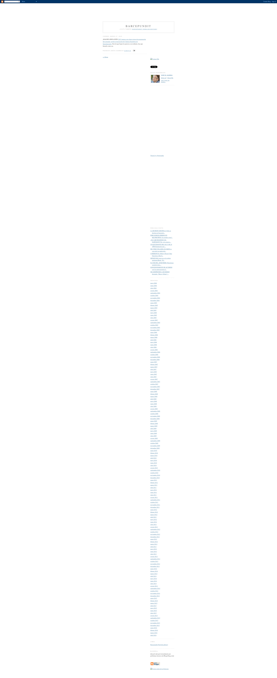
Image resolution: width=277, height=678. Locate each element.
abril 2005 (153, 310)
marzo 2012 (153, 515)
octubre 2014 (154, 591)
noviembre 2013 (155, 564)
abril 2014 (153, 576)
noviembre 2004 (155, 298)
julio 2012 (153, 524)
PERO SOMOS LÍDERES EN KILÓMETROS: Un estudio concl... (161, 236)
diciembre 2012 (155, 537)
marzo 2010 (153, 455)
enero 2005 (153, 303)
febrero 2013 (154, 542)
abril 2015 (153, 606)
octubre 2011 (154, 502)
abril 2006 (153, 340)
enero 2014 (153, 569)
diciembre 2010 (155, 478)
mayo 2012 (153, 519)
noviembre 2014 (155, 593)
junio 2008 (153, 404)
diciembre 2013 (155, 566)
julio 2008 (153, 406)
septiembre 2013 (155, 559)
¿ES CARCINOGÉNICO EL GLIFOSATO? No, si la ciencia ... (160, 241)
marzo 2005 (153, 308)
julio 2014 (153, 583)
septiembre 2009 (155, 441)
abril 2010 (153, 458)
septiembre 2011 (155, 500)
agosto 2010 (154, 468)
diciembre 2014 (155, 596)
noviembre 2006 (155, 357)
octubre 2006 (154, 355)
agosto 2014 (154, 586)
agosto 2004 (154, 291)
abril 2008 (153, 399)
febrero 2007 (154, 364)
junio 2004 (153, 286)
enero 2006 (153, 332)
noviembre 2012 (155, 534)
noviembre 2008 (155, 416)
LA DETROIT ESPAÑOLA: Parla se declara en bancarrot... (160, 232)
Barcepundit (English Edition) (144, 29)
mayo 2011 (153, 490)
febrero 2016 (154, 630)
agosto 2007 (154, 379)
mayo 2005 (153, 313)
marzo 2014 (153, 574)
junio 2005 (153, 315)
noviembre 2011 (155, 505)
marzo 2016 (153, 633)
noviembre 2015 (155, 623)
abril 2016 (153, 635)
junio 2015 (153, 611)
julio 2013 (153, 554)
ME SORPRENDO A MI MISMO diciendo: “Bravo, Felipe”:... (160, 273)
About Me (170, 78)
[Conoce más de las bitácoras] (159, 669)
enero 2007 (153, 362)
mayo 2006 (153, 342)
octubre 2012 (154, 532)
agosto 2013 (154, 556)
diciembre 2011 (155, 507)
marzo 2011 (153, 485)
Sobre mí (163, 78)
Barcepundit (138, 26)
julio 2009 (153, 436)
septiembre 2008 (155, 411)
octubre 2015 (154, 620)
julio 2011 (153, 495)
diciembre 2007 (155, 389)
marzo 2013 (153, 544)
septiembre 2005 (155, 322)
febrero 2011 (154, 483)
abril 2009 (153, 428)
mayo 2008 (153, 401)
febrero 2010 (154, 453)
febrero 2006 (154, 335)
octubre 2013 (154, 561)
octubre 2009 (154, 443)
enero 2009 (153, 421)
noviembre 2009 (155, 446)
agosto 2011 (154, 497)
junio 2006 (153, 345)
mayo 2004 (153, 283)
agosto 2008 (154, 409)
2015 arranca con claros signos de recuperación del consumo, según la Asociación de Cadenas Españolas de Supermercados (124, 41)
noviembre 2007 (155, 387)
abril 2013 (153, 547)
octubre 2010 (154, 473)
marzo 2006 (153, 337)
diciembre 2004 (155, 300)
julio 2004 (153, 288)
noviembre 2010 (155, 475)
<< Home (105, 57)
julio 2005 (153, 318)
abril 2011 (153, 488)
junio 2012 (153, 522)
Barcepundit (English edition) (159, 645)
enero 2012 (153, 510)
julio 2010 (153, 465)
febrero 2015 (154, 601)
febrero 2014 (154, 571)
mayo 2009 (153, 431)
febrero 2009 (154, 423)
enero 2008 (153, 391)
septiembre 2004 (155, 293)
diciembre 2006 (155, 359)
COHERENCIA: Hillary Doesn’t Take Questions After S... (161, 255)
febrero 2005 (154, 305)
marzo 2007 (153, 367)
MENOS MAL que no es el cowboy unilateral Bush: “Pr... (160, 259)
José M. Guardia (166, 75)
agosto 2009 (154, 438)
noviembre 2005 (155, 327)
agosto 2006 (154, 350)
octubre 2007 (154, 384)
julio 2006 (153, 347)
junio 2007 (153, 374)
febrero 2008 (154, 394)
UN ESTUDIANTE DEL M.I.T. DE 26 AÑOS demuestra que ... (161, 245)
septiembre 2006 (155, 352)
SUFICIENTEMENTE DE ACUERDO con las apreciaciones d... (161, 268)
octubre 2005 (154, 325)
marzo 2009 (153, 426)
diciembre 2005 (155, 330)
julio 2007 (153, 377)
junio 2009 (153, 433)
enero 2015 (153, 598)
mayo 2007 (153, 372)
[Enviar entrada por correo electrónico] (134, 51)
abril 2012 (153, 517)
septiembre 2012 (155, 529)
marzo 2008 (153, 396)
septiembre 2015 (155, 618)
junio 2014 (153, 581)
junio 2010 (153, 463)
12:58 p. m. (127, 50)
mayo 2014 (153, 579)
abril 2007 (153, 369)
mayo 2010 (153, 460)
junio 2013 (153, 551)
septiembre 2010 (155, 470)
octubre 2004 (154, 295)
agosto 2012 (154, 527)
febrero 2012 (154, 512)
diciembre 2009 (155, 448)
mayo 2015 (153, 608)
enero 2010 (153, 450)
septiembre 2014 (155, 588)
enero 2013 (153, 539)
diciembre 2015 (155, 625)
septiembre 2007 (155, 382)
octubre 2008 (154, 414)
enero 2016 (153, 628)
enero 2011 (153, 480)
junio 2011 (153, 492)
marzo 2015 (153, 603)
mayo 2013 (153, 549)
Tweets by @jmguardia (157, 155)
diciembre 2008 (155, 419)
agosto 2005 (154, 320)
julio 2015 (153, 613)
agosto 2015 (154, 616)
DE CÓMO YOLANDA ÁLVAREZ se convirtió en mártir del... (161, 250)
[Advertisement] (138, 11)
